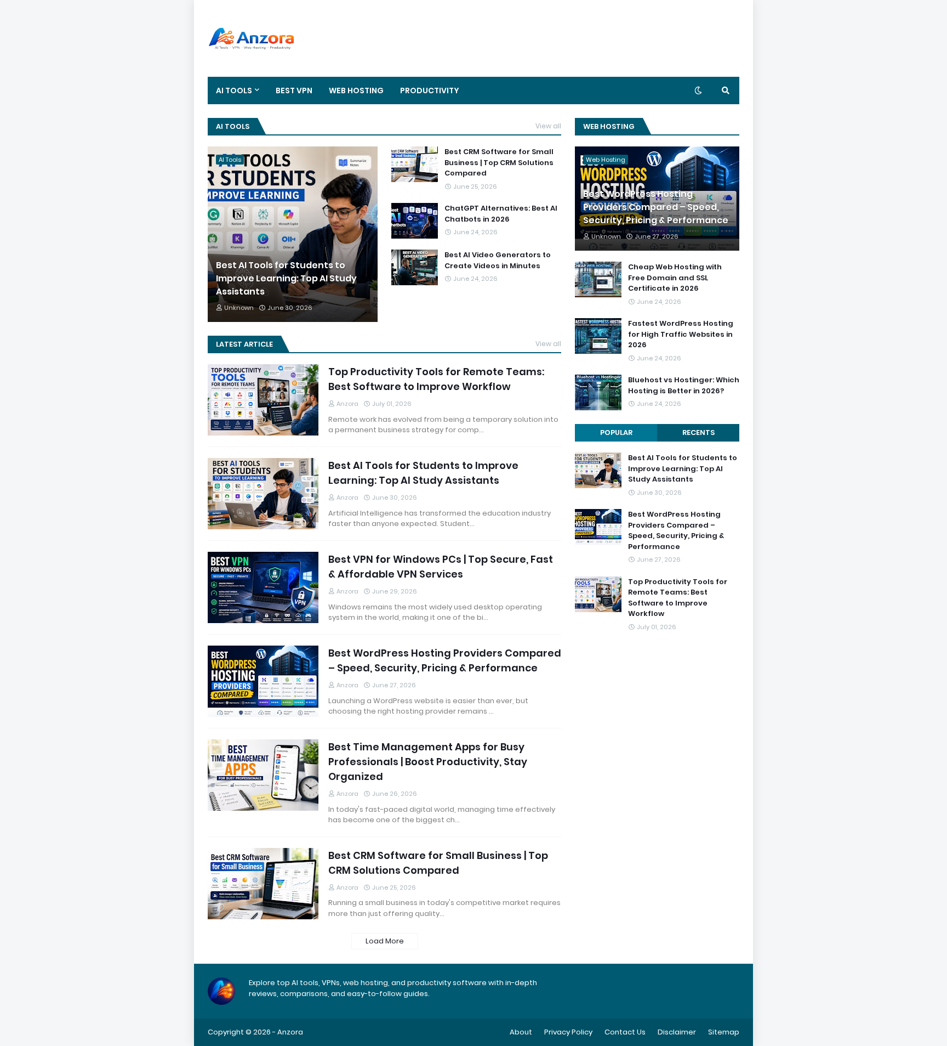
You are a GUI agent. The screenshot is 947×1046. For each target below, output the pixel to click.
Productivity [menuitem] (429, 90)
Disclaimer (677, 1032)
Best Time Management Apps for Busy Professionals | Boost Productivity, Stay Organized (427, 761)
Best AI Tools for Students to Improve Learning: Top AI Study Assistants (286, 278)
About (521, 1032)
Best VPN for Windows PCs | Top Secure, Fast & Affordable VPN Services (440, 566)
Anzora (290, 1032)
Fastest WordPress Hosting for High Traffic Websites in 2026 (680, 334)
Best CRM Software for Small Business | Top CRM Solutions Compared (499, 162)
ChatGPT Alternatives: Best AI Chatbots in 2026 (500, 213)
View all (548, 126)
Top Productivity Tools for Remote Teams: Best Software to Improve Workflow (436, 379)
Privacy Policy (568, 1032)
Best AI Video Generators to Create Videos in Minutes (497, 260)
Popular (616, 432)
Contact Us (625, 1032)
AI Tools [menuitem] (234, 90)
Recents (698, 432)
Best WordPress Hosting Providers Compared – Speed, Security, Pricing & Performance (444, 660)
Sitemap (723, 1032)
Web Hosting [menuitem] (356, 90)
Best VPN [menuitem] (294, 90)
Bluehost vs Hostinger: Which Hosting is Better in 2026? (683, 385)
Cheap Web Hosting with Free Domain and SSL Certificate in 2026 (675, 277)
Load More (385, 941)
